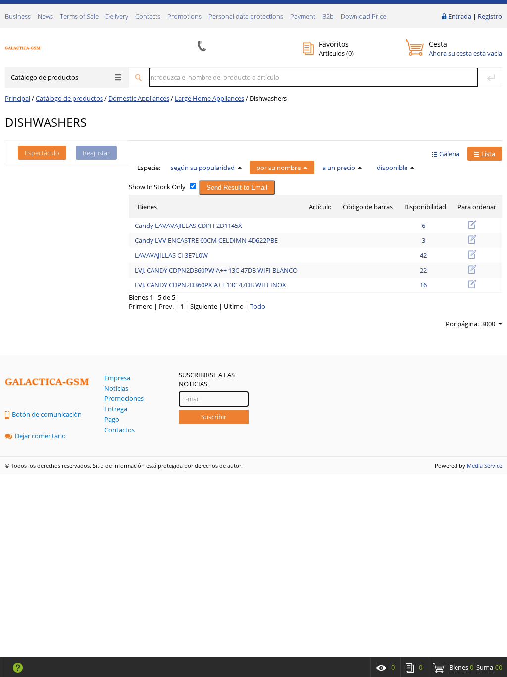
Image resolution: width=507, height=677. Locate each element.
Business (18, 16)
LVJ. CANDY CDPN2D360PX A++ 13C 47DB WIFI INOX (210, 285)
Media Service (484, 465)
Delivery (116, 16)
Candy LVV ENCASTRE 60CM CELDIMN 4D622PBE (206, 240)
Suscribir (213, 416)
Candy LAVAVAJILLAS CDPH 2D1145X (188, 225)
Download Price (363, 16)
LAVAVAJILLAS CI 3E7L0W (171, 255)
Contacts (147, 16)
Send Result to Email (236, 187)
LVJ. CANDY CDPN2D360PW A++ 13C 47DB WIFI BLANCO (216, 270)
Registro (490, 16)
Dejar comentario (40, 435)
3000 (488, 323)
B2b (328, 16)
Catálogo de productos (44, 77)
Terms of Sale (79, 16)
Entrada (459, 16)
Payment (302, 16)
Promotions (184, 16)
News (45, 16)
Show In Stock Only (157, 186)
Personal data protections (245, 16)
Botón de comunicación (47, 414)
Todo (257, 306)
